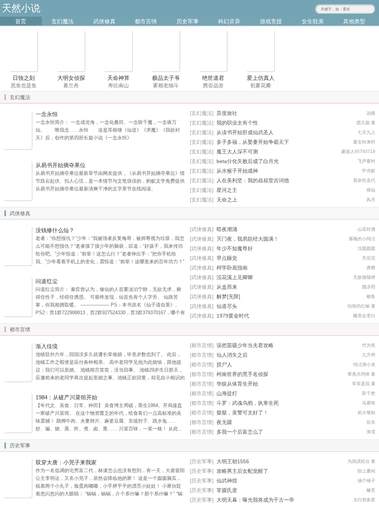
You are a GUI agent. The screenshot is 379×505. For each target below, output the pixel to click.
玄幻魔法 (62, 21)
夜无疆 (224, 422)
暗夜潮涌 (227, 229)
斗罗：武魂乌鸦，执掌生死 (248, 403)
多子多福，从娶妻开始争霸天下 (253, 142)
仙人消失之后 (232, 355)
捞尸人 (224, 364)
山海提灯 (227, 393)
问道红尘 (47, 281)
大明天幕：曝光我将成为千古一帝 (255, 500)
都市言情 (146, 21)
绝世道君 (213, 78)
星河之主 (227, 190)
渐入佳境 (47, 346)
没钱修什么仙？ (55, 230)
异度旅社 (227, 113)
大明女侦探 (71, 78)
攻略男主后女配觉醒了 (242, 471)
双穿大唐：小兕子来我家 (66, 462)
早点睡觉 (227, 258)
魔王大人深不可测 (237, 152)
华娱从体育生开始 (237, 384)
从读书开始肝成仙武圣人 (245, 132)
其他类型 (354, 21)
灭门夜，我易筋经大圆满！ (248, 239)
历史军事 (188, 21)
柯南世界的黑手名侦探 (242, 374)
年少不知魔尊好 (235, 248)
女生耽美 (313, 21)
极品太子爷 (166, 78)
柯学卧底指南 (232, 268)
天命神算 (118, 78)
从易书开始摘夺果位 (60, 165)
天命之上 (227, 200)
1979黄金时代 (233, 316)
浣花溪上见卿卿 (235, 277)
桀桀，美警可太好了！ (242, 413)
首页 (20, 21)
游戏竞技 (271, 21)
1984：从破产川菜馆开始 (66, 397)
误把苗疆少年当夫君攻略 (245, 345)
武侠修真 (104, 21)
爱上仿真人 (261, 78)
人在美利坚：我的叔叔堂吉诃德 (253, 180)
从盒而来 (227, 287)
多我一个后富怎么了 (240, 432)
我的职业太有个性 (237, 123)
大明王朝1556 (233, 461)
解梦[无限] (228, 296)
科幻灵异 (229, 21)
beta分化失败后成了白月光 (248, 161)
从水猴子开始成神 (237, 171)
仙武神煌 (227, 481)
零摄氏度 (227, 490)
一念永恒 (47, 114)
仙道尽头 (227, 306)
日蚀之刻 (24, 78)
